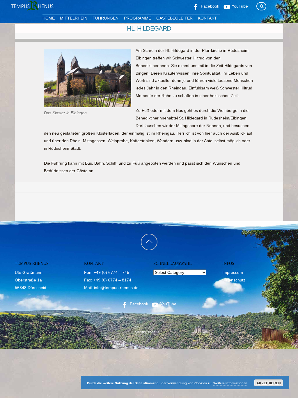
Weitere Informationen (230, 383)
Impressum (232, 272)
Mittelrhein (73, 18)
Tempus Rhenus (146, 332)
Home (48, 18)
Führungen (105, 18)
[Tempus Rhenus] (32, 8)
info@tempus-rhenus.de (116, 287)
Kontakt (207, 18)
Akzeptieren (268, 382)
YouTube (167, 304)
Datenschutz (233, 280)
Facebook (138, 304)
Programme (137, 18)
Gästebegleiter (174, 18)
